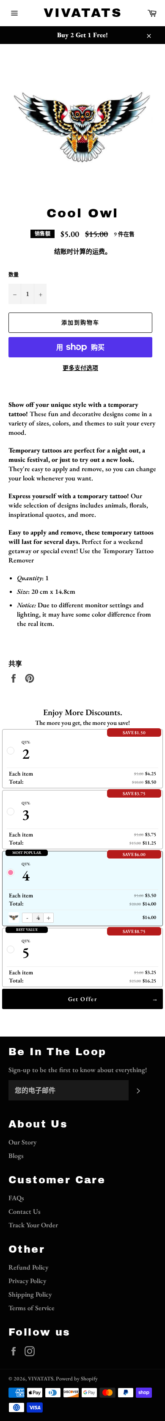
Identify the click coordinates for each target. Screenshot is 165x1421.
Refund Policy (28, 1267)
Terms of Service (31, 1307)
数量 (13, 275)
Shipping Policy (30, 1294)
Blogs (16, 1155)
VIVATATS (83, 12)
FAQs (16, 1197)
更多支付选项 (80, 368)
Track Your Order (33, 1225)
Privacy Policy (27, 1280)
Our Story (22, 1142)
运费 (98, 251)
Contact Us (24, 1211)
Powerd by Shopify (77, 1378)
